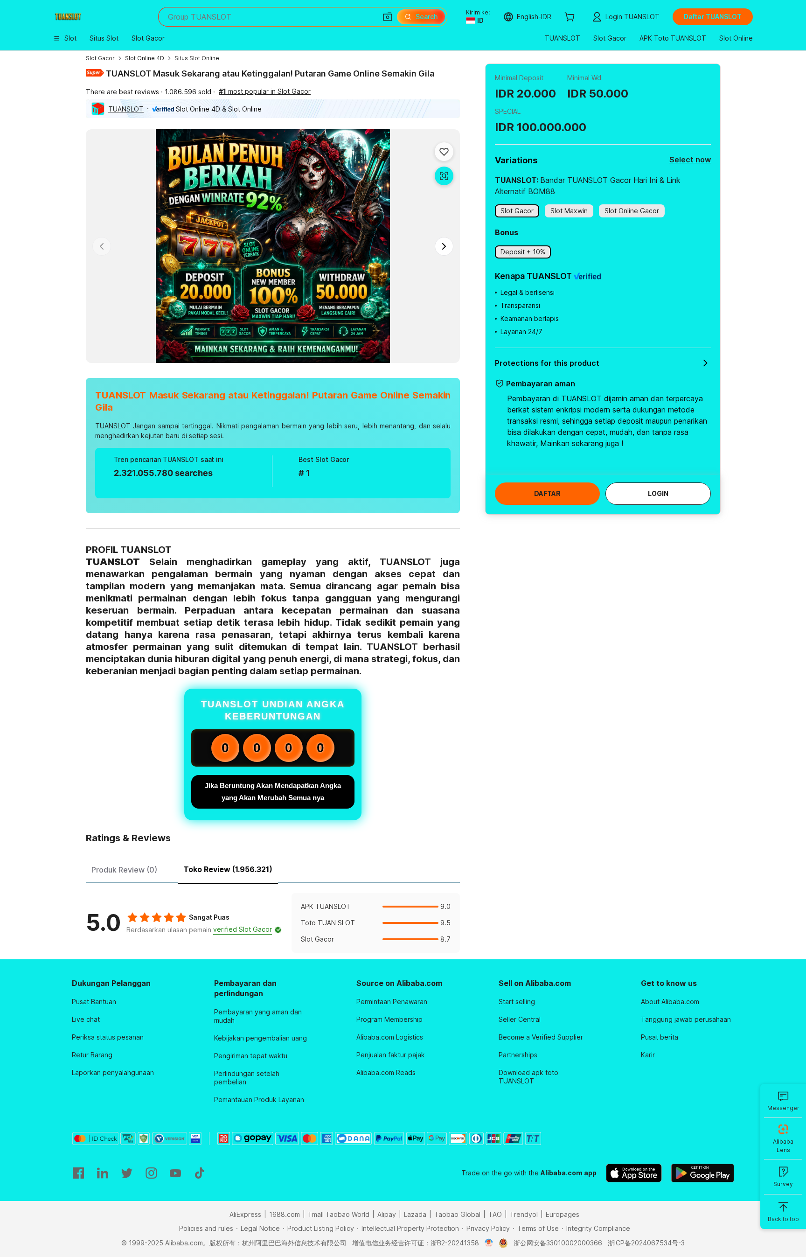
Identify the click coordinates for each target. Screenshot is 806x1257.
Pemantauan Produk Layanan (259, 1099)
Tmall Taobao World (338, 1214)
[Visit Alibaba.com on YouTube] (175, 1173)
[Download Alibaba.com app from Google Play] (702, 1173)
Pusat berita (659, 1037)
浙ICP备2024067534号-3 (646, 1243)
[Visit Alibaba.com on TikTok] (199, 1173)
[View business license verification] (489, 1243)
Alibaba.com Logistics (389, 1037)
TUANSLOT (126, 109)
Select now (690, 159)
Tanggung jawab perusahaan (686, 1019)
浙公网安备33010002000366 (558, 1243)
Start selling (517, 1002)
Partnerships (518, 1055)
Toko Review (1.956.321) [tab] (227, 869)
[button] (387, 16)
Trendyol (524, 1214)
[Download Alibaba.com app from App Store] (634, 1173)
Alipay (386, 1214)
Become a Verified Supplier (541, 1037)
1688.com (284, 1214)
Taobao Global (457, 1214)
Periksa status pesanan (108, 1037)
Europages (562, 1214)
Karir (648, 1055)
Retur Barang (92, 1055)
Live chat (86, 1019)
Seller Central (520, 1019)
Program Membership (389, 1019)
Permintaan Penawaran (391, 1002)
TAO (495, 1214)
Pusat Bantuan (94, 1002)
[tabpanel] (273, 923)
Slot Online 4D (144, 58)
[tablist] (273, 868)
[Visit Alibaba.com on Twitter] (126, 1173)
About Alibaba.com (670, 1002)
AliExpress (245, 1214)
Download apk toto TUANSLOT (528, 1076)
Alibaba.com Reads (386, 1072)
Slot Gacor (100, 58)
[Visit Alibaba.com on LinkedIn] (102, 1173)
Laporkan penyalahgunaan (113, 1072)
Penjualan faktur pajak (390, 1055)
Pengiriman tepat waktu (250, 1056)
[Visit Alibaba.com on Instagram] (151, 1173)
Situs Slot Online (196, 58)
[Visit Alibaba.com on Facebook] (78, 1173)
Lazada (415, 1214)
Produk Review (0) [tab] (124, 869)
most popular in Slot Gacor (265, 91)
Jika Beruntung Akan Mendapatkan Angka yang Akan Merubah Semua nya (273, 792)
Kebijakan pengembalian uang (260, 1038)
